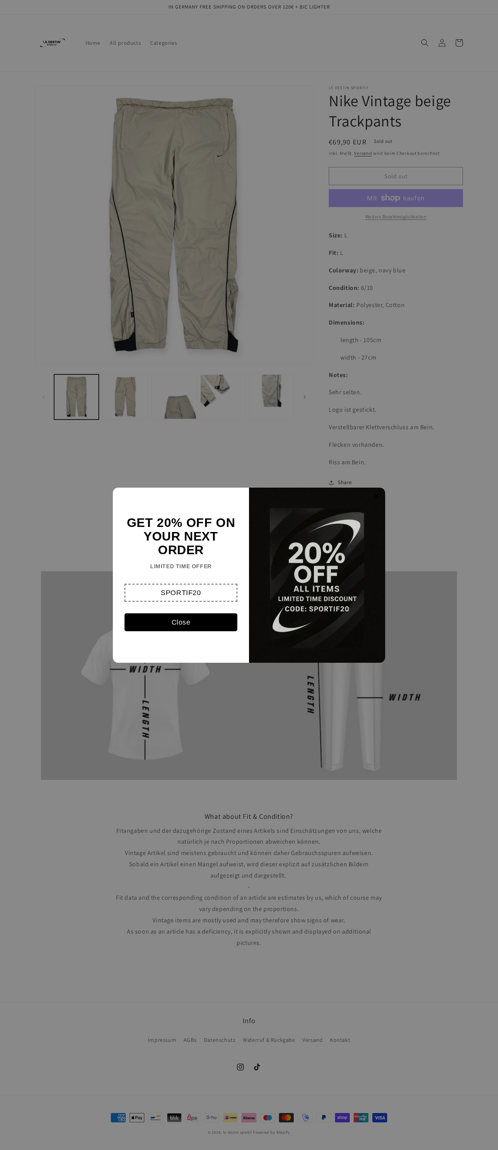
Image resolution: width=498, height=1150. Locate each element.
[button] (180, 593)
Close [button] (181, 622)
